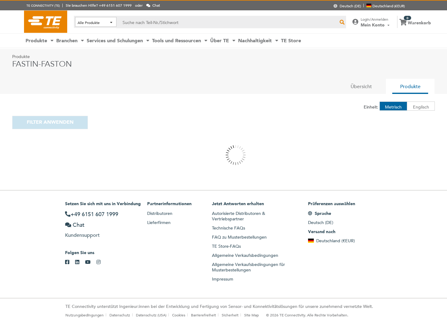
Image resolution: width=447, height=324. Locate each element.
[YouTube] (90, 262)
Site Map (251, 314)
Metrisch (393, 107)
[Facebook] (70, 262)
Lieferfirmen (159, 222)
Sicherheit (230, 314)
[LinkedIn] (80, 262)
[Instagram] (101, 262)
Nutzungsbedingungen (84, 314)
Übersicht (361, 86)
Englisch (421, 107)
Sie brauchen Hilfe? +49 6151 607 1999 (99, 5)
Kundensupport (82, 235)
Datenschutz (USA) (151, 314)
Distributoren (159, 213)
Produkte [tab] (410, 86)
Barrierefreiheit (203, 314)
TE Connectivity (45, 21)
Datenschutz (119, 314)
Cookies (178, 314)
